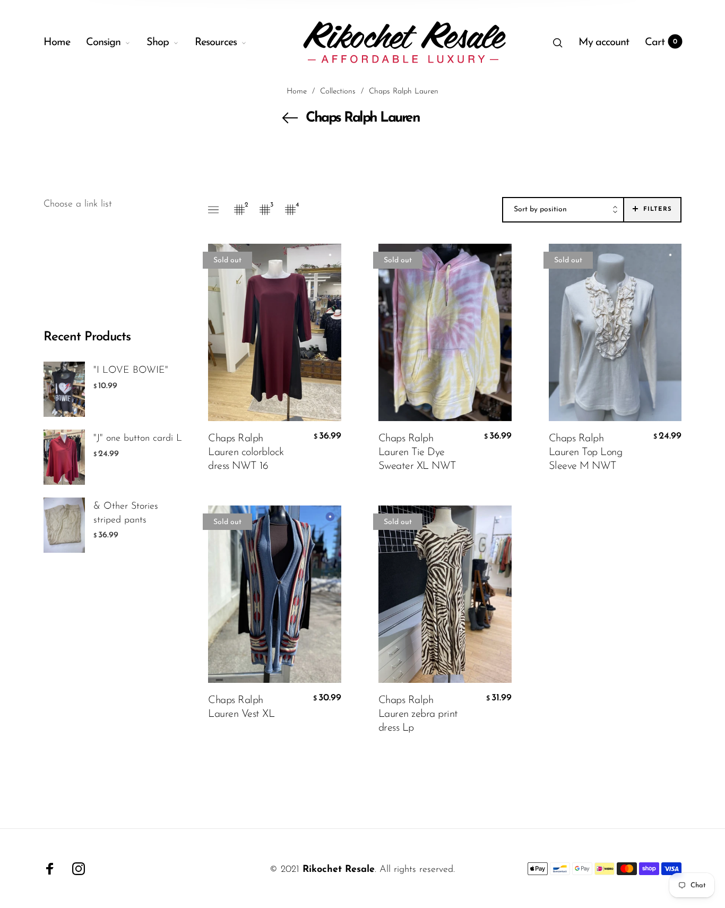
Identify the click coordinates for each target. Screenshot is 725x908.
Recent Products (87, 337)
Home (57, 42)
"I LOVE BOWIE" (130, 370)
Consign (103, 42)
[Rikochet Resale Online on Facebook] (50, 868)
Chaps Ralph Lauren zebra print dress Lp (418, 714)
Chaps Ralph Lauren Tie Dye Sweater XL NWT (417, 452)
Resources (216, 42)
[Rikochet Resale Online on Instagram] (78, 868)
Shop (157, 42)
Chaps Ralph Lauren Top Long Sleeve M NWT (586, 452)
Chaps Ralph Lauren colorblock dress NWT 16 (246, 452)
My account (604, 42)
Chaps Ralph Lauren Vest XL (241, 707)
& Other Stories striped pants (125, 513)
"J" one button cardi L (137, 438)
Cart (661, 42)
